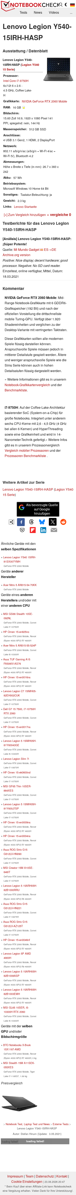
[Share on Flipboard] (32, 530)
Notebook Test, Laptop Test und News (28, 1124)
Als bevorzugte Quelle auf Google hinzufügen (42, 509)
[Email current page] (54, 530)
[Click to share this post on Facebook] (21, 522)
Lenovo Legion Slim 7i (16, 759)
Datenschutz (45, 1176)
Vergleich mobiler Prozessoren (27, 450)
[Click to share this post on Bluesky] (42, 522)
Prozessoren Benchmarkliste (26, 455)
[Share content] (11, 522)
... (71, 12)
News (38, 12)
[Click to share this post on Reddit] (63, 522)
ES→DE (50, 249)
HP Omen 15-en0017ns (16, 727)
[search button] (61, 5)
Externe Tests (61, 1124)
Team (29, 1176)
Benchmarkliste (16, 390)
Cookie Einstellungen (26, 1181)
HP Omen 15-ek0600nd (16, 772)
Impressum (15, 1176)
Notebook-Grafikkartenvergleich (27, 384)
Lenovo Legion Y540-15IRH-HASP (28, 489)
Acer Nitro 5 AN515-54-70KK (20, 585)
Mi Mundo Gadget (26, 249)
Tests (23, 12)
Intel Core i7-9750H (15, 80)
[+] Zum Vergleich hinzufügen (25, 214)
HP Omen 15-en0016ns (16, 677)
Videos (54, 12)
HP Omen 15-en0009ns (16, 822)
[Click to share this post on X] (53, 522)
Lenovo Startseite (25, 206)
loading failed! (10, 1141)
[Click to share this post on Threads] (31, 522)
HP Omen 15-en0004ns (16, 836)
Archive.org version (16, 254)
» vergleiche (59, 214)
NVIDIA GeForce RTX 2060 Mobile (44, 101)
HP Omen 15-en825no (16, 632)
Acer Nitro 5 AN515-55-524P (19, 645)
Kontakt (61, 1176)
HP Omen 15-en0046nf (16, 940)
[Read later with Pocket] (22, 530)
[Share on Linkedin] (43, 530)
